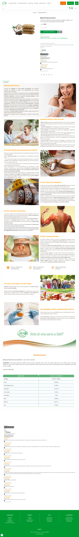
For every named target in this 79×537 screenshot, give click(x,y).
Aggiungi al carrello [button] (48, 31)
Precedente (6, 436)
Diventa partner (49, 518)
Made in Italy (29, 521)
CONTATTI (49, 3)
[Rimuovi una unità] (41, 28)
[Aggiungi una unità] (46, 28)
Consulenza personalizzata (10, 522)
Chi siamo (29, 517)
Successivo (11, 436)
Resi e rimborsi (69, 520)
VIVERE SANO (30, 3)
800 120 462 (70, 3)
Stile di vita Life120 (29, 520)
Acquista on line (69, 517)
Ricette (10, 518)
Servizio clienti (69, 521)
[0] (70, 8)
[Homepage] (4, 3)
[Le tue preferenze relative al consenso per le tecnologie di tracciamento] (2, 535)
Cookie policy (49, 521)
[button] (60, 32)
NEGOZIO (63, 3)
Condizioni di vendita (69, 518)
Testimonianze (10, 520)
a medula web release (39, 533)
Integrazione (10, 521)
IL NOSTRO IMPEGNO (13, 3)
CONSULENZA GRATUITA (22, 3)
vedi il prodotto (67, 132)
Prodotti (35, 12)
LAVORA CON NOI (42, 3)
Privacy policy (49, 520)
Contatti (29, 518)
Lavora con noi (49, 517)
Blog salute (10, 517)
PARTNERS (36, 3)
